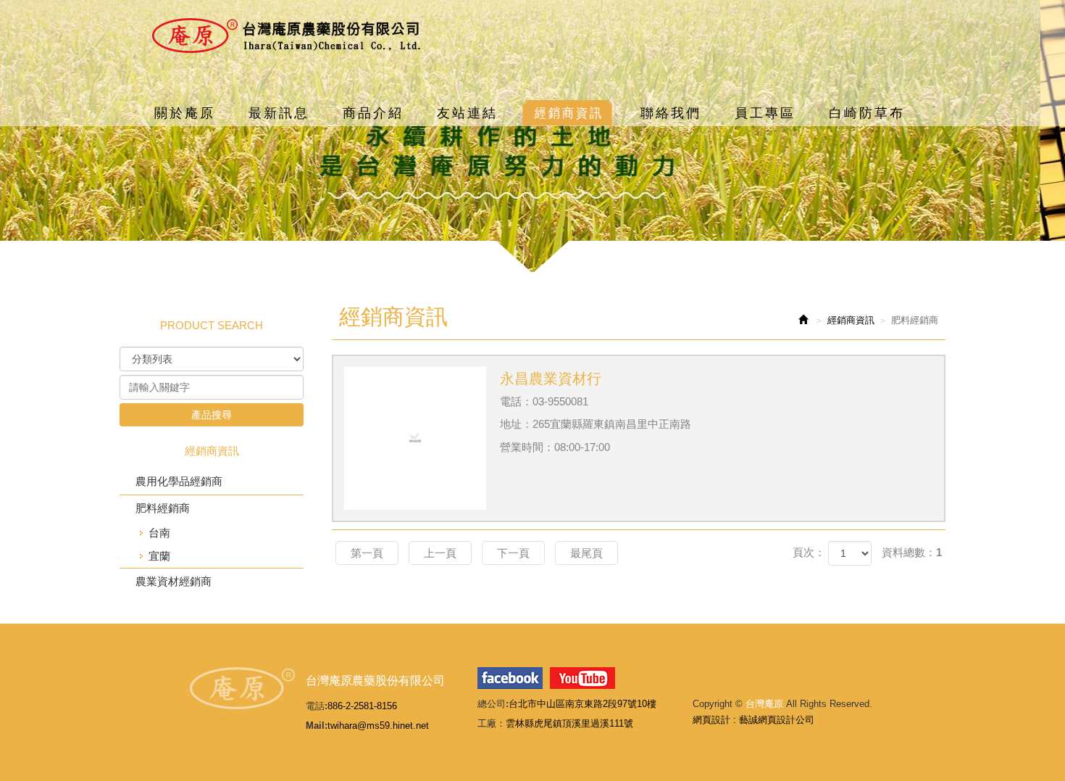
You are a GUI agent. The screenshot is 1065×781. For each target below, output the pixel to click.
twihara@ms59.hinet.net (378, 725)
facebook (510, 678)
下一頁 (513, 553)
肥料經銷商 (162, 508)
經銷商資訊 (850, 320)
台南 (159, 532)
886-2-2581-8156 (362, 706)
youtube (582, 678)
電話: (316, 706)
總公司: (493, 703)
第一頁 (367, 553)
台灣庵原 (286, 35)
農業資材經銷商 (173, 581)
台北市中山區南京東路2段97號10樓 (582, 703)
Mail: (316, 725)
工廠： (491, 723)
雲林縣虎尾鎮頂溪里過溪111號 (569, 723)
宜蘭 (159, 556)
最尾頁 (586, 553)
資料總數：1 (912, 552)
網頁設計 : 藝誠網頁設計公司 (753, 719)
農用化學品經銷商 (178, 481)
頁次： (809, 552)
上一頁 (440, 553)
